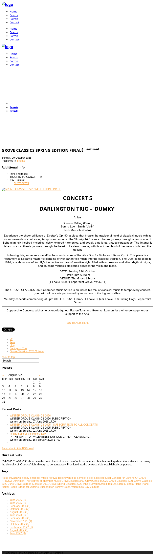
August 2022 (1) (19, 530)
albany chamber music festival (40, 477)
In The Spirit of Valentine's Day (28, 433)
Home (13, 11)
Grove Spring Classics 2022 (66, 483)
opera (130, 483)
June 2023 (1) (18, 515)
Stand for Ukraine (29, 486)
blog (12, 345)
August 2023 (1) (19, 512)
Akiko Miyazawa (12, 477)
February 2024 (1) (20, 505)
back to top (8, 357)
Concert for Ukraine (123, 477)
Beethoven (64, 477)
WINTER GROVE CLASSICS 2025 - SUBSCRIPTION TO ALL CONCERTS (54, 424)
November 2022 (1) (21, 521)
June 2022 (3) (18, 533)
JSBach (118, 483)
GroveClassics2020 (97, 480)
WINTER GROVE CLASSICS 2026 (30, 415)
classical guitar (102, 477)
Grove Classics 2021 (121, 480)
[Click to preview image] (31, 189)
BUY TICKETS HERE (77, 323)
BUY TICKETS (21, 183)
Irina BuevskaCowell (95, 483)
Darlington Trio (18, 348)
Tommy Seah (63, 486)
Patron (14, 19)
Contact (14, 22)
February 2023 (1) (20, 518)
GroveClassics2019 (73, 480)
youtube (94, 486)
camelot (82, 477)
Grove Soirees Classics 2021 (32, 483)
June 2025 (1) (18, 502)
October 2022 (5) (19, 524)
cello (90, 477)
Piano (138, 483)
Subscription (47, 486)
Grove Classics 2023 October (27, 351)
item (12, 342)
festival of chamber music (46, 480)
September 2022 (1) (21, 527)
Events (14, 15)
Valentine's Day (80, 486)
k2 (11, 339)
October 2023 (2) (19, 509)
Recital (13, 486)
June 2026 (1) (18, 499)
